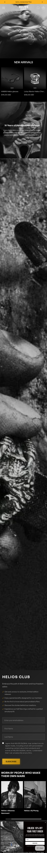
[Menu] (3, 7)
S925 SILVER (23, 2)
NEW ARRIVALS (23, 62)
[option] (23, 29)
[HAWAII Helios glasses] (12, 78)
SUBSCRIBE (11, 761)
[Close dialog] (45, 823)
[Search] (38, 8)
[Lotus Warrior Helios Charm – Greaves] (35, 78)
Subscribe (35, 843)
